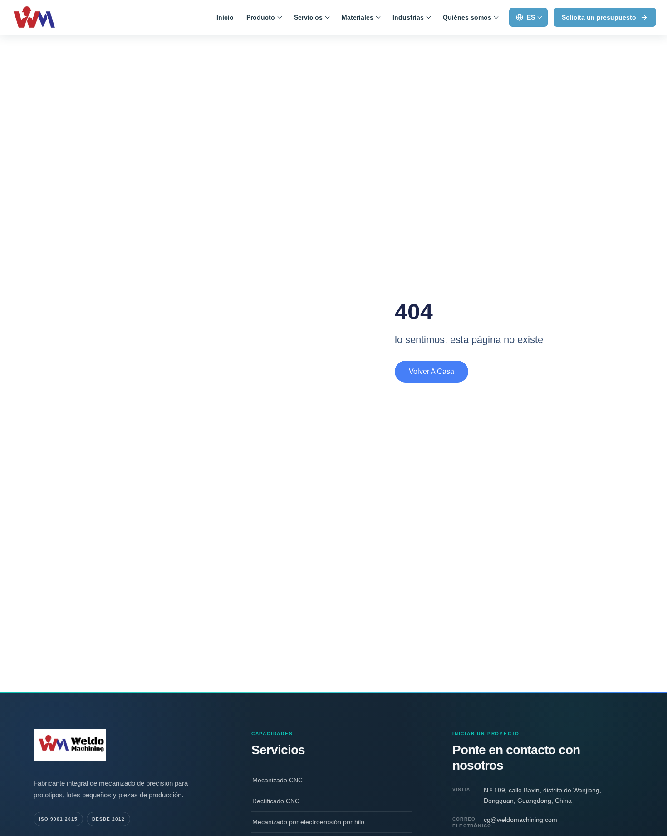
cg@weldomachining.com (520, 819)
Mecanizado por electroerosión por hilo (308, 822)
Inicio (225, 17)
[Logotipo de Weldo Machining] (122, 745)
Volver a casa (431, 371)
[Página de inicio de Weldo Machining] (50, 17)
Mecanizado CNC (277, 780)
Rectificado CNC (275, 801)
